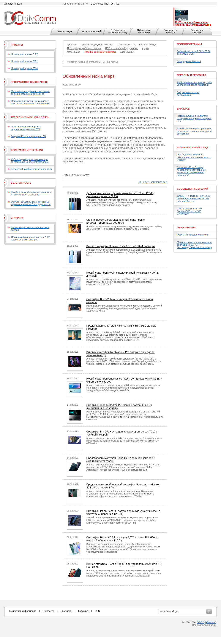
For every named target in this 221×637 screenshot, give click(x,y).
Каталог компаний (91, 31)
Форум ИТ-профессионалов (192, 234)
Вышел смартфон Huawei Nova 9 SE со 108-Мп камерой (120, 246)
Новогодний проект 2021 (24, 61)
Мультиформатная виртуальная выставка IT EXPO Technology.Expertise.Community (194, 245)
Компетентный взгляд (192, 147)
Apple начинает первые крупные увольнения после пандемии (194, 83)
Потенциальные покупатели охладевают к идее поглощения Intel (194, 118)
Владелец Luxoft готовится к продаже (31, 169)
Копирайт (83, 611)
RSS (97, 611)
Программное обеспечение (29, 82)
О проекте (48, 611)
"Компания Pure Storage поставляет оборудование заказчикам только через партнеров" (191, 171)
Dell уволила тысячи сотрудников (188, 93)
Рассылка (66, 611)
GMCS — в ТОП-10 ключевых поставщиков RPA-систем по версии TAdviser (193, 198)
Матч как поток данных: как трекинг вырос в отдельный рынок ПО (30, 92)
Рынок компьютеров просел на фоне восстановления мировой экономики (194, 131)
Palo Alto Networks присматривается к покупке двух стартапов (31, 193)
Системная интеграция (27, 150)
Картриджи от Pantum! (189, 61)
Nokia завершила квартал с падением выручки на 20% (26, 127)
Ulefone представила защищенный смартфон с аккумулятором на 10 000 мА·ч (115, 221)
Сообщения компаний (192, 189)
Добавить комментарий (152, 182)
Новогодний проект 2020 (24, 68)
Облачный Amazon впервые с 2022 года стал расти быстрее (30, 238)
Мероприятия (186, 227)
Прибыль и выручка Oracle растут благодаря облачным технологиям (30, 102)
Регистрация (65, 31)
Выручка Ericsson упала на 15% (28, 136)
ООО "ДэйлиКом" (206, 622)
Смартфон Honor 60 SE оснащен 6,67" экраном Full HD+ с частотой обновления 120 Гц (121, 539)
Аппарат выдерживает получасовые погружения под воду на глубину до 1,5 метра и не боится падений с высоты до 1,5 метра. (124, 227)
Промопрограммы (189, 44)
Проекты (17, 44)
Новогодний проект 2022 (24, 54)
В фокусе (183, 108)
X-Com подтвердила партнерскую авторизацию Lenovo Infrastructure (30, 160)
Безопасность (21, 182)
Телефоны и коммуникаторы (92, 62)
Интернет (17, 218)
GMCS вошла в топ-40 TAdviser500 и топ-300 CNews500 (189, 211)
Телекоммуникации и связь (30, 117)
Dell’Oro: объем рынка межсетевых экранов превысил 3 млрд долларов (31, 203)
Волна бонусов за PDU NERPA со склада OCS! (193, 52)
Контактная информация (22, 611)
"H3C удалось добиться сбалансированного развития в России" (194, 157)
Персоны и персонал (191, 75)
